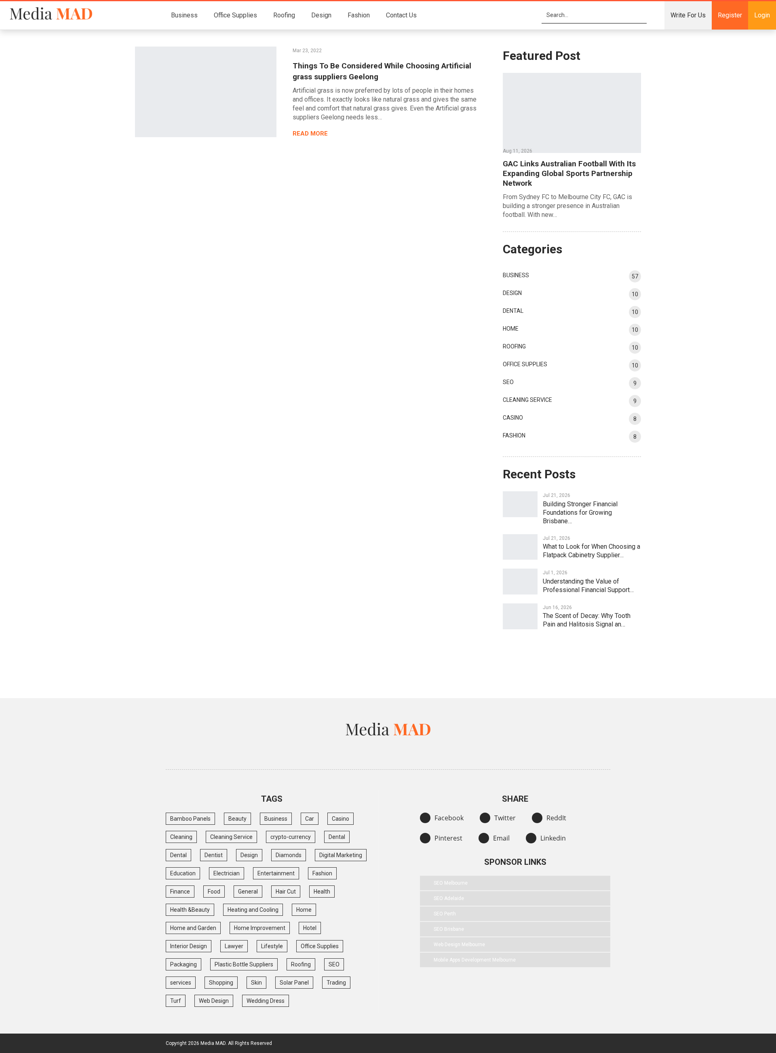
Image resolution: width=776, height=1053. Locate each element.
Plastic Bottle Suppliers (244, 964)
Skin (256, 982)
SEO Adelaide (449, 898)
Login (762, 15)
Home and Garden (193, 928)
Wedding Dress (266, 1001)
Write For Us (688, 15)
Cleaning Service (527, 400)
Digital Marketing (340, 855)
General (248, 891)
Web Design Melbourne (459, 944)
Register (730, 15)
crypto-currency (290, 837)
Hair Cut (286, 891)
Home (511, 328)
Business (184, 15)
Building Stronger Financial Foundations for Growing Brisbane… (580, 512)
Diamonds (289, 855)
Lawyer (234, 946)
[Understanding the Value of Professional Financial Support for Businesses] (520, 581)
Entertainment (276, 873)
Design (321, 15)
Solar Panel (294, 982)
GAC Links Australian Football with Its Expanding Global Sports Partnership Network (569, 173)
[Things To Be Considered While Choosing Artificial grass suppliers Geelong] (205, 92)
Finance (180, 891)
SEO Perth (445, 914)
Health (322, 891)
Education (183, 873)
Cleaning (181, 837)
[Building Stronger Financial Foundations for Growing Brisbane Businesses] (520, 504)
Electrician (226, 873)
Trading (336, 982)
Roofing (284, 15)
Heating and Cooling (253, 910)
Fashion (359, 15)
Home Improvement (259, 928)
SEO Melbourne (451, 883)
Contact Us (401, 15)
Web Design (214, 1001)
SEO (508, 382)
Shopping (221, 982)
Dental (513, 311)
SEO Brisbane (449, 929)
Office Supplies (235, 15)
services (180, 982)
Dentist (214, 855)
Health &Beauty (190, 910)
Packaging (183, 964)
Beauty (237, 818)
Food (214, 891)
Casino (513, 417)
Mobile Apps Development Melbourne (475, 960)
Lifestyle (272, 946)
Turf (175, 1001)
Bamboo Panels (190, 818)
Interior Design (188, 946)
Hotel (309, 928)
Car (309, 818)
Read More (311, 133)
